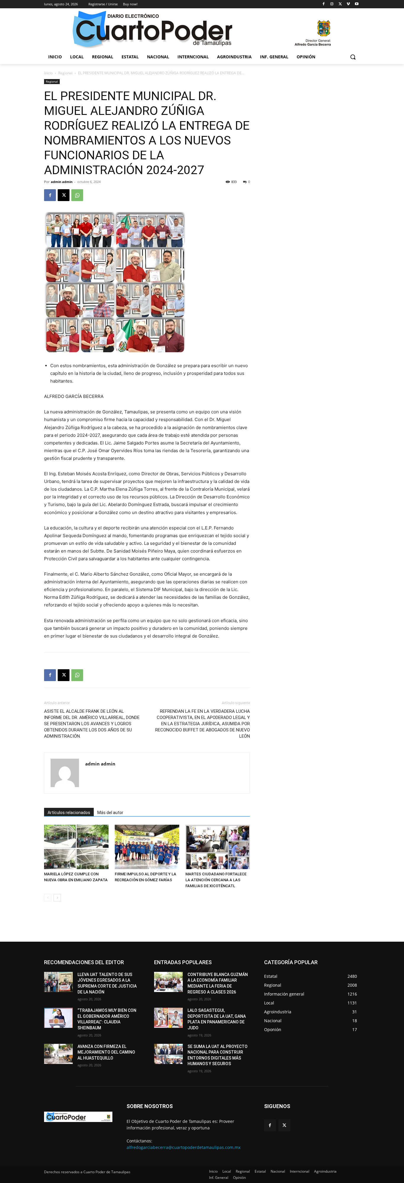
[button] (353, 57)
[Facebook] (323, 4)
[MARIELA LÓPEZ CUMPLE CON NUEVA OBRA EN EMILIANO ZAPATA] (76, 847)
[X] (340, 4)
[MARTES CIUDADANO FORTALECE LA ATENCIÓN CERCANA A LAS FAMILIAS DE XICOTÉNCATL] (217, 847)
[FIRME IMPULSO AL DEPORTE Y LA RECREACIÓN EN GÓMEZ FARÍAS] (147, 847)
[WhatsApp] (77, 195)
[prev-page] (47, 897)
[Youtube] (356, 4)
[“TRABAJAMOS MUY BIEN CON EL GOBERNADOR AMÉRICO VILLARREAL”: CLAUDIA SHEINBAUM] (58, 1018)
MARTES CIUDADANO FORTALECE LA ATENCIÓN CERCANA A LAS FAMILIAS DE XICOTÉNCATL (215, 880)
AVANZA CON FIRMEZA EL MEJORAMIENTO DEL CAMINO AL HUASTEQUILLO (106, 1052)
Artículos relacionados (69, 812)
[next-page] (57, 897)
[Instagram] (332, 4)
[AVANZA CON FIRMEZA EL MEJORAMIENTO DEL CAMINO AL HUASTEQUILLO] (58, 1054)
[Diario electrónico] (202, 29)
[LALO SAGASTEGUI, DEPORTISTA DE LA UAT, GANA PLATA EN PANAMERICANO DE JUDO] (168, 1018)
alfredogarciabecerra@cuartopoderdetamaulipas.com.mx (183, 1147)
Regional (65, 73)
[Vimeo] (348, 4)
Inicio (48, 73)
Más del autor (110, 812)
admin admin (61, 181)
